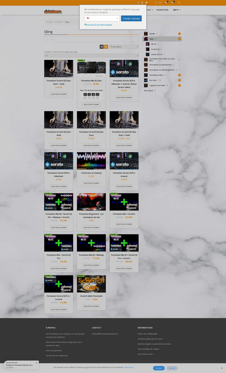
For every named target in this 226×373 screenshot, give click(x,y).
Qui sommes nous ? (146, 354)
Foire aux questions (54, 350)
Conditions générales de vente (150, 339)
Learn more (128, 367)
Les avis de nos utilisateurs (57, 355)
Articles (147, 10)
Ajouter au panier (58, 94)
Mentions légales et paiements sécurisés (154, 344)
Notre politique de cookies (148, 349)
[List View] (106, 47)
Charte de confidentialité (148, 334)
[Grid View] (102, 47)
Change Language (131, 18)
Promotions (162, 10)
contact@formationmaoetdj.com (105, 334)
